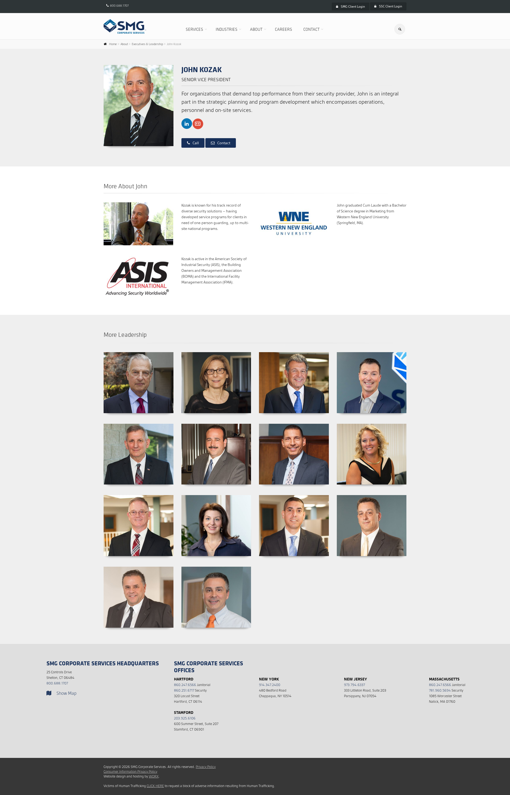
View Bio (136, 413)
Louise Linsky (216, 352)
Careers (283, 29)
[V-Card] (198, 124)
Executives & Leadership (147, 44)
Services (194, 29)
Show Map (66, 693)
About (256, 29)
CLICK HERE (155, 786)
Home (113, 44)
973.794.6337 (354, 685)
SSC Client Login (390, 6)
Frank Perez (216, 423)
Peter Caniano (371, 495)
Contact (311, 29)
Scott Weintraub (371, 352)
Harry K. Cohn (138, 352)
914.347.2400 (269, 685)
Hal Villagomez (294, 495)
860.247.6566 (185, 685)
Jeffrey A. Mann (138, 495)
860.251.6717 (184, 690)
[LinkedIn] (186, 123)
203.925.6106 (185, 718)
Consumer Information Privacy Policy (130, 771)
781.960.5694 (440, 690)
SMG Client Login (353, 6)
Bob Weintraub (294, 352)
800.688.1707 (119, 5)
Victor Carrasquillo (294, 423)
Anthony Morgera (216, 566)
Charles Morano (138, 566)
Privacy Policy (206, 767)
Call (196, 143)
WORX (154, 776)
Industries (226, 29)
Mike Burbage (138, 423)
